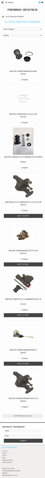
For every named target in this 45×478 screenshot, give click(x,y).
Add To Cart (23, 216)
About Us (5, 451)
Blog (3, 458)
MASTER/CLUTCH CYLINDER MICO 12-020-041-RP (23, 202)
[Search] (6, 2)
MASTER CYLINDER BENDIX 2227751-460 (23, 251)
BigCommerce (13, 475)
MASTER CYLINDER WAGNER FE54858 (23, 71)
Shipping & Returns (7, 460)
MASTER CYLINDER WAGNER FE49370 (23, 350)
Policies (4, 453)
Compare (24, 80)
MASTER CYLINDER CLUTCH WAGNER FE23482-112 (23, 299)
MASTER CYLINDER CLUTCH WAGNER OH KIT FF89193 (23, 157)
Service (4, 455)
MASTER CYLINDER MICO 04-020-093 (23, 114)
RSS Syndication (7, 462)
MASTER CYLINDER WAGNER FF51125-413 (23, 398)
